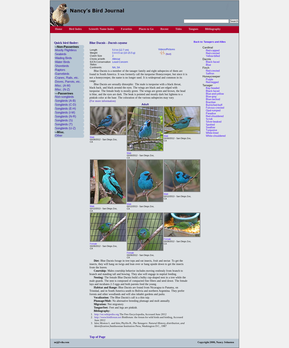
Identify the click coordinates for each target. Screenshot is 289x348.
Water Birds (62, 62)
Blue (207, 64)
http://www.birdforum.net (107, 317)
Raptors (60, 69)
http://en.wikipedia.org (106, 314)
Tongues (193, 29)
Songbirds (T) (64, 124)
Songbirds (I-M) (65, 112)
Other (58, 135)
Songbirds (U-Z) (65, 128)
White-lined (210, 132)
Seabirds (60, 54)
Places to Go (146, 29)
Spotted (209, 124)
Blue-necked (211, 99)
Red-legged (211, 82)
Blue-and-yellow (213, 93)
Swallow (209, 127)
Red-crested (211, 53)
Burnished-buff (212, 104)
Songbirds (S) (64, 120)
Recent (164, 29)
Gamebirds (62, 73)
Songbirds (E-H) (65, 108)
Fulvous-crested (213, 107)
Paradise (209, 113)
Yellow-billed (211, 55)
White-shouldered (214, 135)
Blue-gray (210, 96)
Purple (208, 79)
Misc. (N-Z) (62, 89)
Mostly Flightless (66, 50)
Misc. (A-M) (62, 85)
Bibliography (213, 29)
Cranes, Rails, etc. (67, 77)
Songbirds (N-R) (65, 116)
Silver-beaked (212, 121)
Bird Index (75, 29)
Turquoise (210, 130)
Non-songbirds (64, 96)
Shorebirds (62, 65)
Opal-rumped (211, 110)
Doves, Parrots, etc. (68, 81)
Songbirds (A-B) (65, 100)
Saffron (208, 73)
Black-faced (211, 61)
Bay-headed (211, 88)
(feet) (168, 54)
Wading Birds (63, 58)
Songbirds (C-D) (65, 104)
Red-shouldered (213, 116)
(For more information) (102, 100)
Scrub (208, 118)
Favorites (126, 29)
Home (58, 29)
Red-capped (211, 50)
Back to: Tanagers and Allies (210, 42)
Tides (178, 29)
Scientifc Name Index (101, 29)
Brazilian (209, 102)
